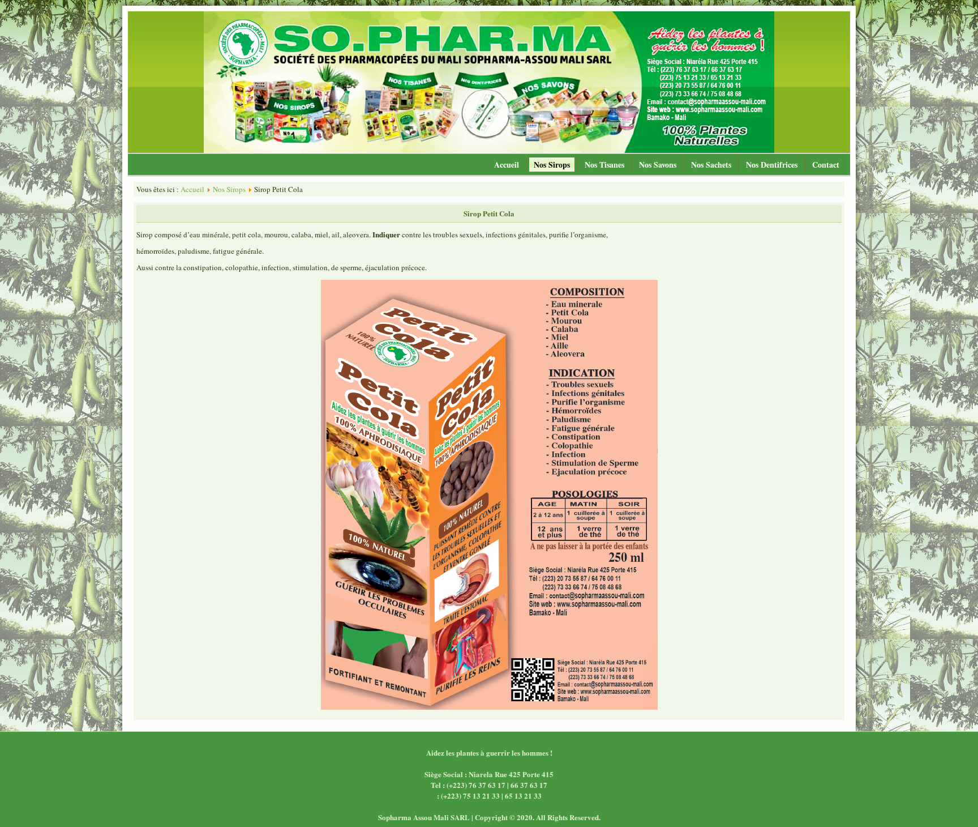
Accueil (506, 164)
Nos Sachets (711, 164)
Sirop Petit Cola (489, 213)
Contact (825, 164)
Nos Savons (657, 164)
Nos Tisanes (604, 164)
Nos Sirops (552, 164)
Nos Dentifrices (771, 164)
